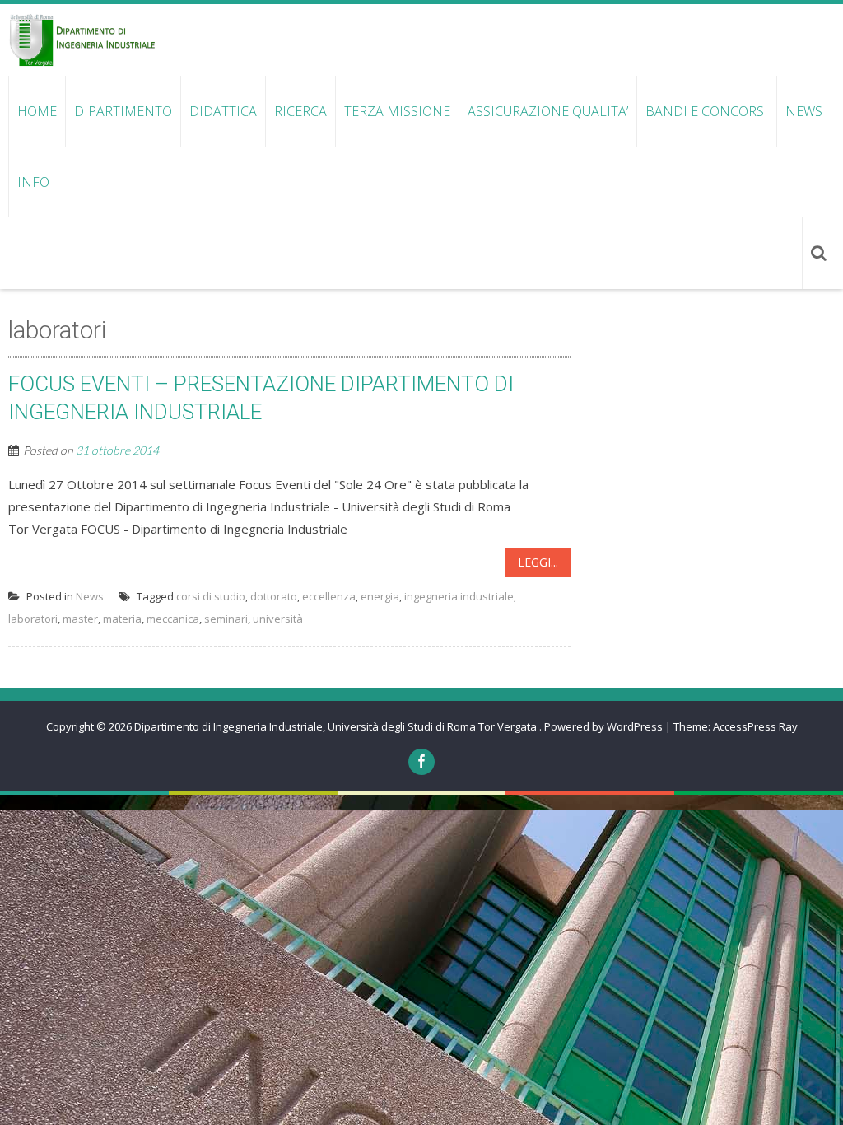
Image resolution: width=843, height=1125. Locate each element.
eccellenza (329, 596)
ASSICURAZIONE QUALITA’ (548, 111)
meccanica (173, 618)
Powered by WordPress (603, 726)
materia (122, 618)
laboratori (33, 618)
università (278, 618)
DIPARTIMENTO (123, 111)
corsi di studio (210, 596)
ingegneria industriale (459, 596)
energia (380, 596)
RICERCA (300, 111)
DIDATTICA (223, 111)
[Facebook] (421, 762)
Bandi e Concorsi (706, 111)
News (803, 111)
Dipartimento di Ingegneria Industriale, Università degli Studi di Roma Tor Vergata (336, 726)
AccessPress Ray (755, 726)
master (80, 618)
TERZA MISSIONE (397, 111)
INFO (33, 182)
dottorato (273, 596)
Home (37, 111)
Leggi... (538, 562)
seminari (226, 618)
